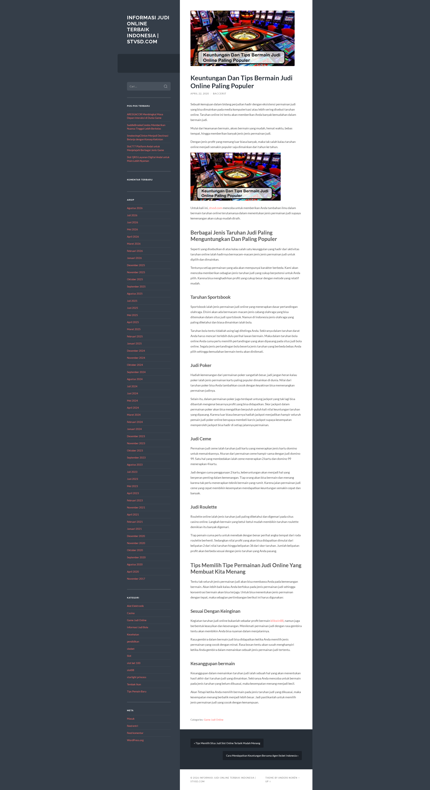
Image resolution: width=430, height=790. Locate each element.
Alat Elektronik (135, 605)
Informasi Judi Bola (137, 627)
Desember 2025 (136, 265)
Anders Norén (287, 777)
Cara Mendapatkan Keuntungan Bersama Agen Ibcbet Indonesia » (262, 755)
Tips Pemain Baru (136, 691)
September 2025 (136, 286)
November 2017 (136, 578)
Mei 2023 (132, 486)
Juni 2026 (132, 222)
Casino (131, 613)
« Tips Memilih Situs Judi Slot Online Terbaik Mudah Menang (227, 743)
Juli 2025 (132, 300)
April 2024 (133, 407)
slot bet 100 (133, 662)
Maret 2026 (134, 243)
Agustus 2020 (135, 564)
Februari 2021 (135, 521)
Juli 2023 (132, 471)
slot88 (130, 670)
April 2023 (133, 493)
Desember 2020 (136, 535)
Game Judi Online (136, 620)
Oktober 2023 (135, 450)
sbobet (131, 648)
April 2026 (133, 236)
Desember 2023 (136, 436)
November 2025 (136, 272)
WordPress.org (135, 740)
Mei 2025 (132, 315)
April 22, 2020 (199, 93)
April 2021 (133, 514)
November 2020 (136, 543)
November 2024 (136, 357)
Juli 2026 (132, 215)
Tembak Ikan (134, 684)
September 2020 (136, 557)
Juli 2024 (132, 386)
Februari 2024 (135, 421)
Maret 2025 (134, 329)
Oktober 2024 (135, 364)
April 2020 (133, 571)
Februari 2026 (135, 250)
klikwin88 (277, 620)
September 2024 (136, 371)
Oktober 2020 (135, 550)
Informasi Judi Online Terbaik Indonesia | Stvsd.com (148, 30)
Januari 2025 (134, 343)
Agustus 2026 (135, 208)
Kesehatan (133, 634)
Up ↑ (268, 781)
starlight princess (136, 677)
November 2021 (136, 507)
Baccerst (219, 93)
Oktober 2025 (135, 279)
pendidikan (133, 641)
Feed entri (132, 725)
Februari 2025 (135, 336)
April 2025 (133, 322)
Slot (129, 655)
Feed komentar (135, 732)
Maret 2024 (134, 414)
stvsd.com (215, 208)
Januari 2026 (134, 257)
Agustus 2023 (135, 464)
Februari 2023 (135, 500)
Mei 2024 (132, 400)
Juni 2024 (132, 393)
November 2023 (136, 443)
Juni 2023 (132, 478)
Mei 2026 (132, 229)
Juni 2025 (132, 307)
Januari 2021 (134, 528)
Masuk (131, 718)
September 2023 (136, 457)
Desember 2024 (136, 350)
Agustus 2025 (135, 293)
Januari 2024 (134, 428)
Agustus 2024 (135, 379)
